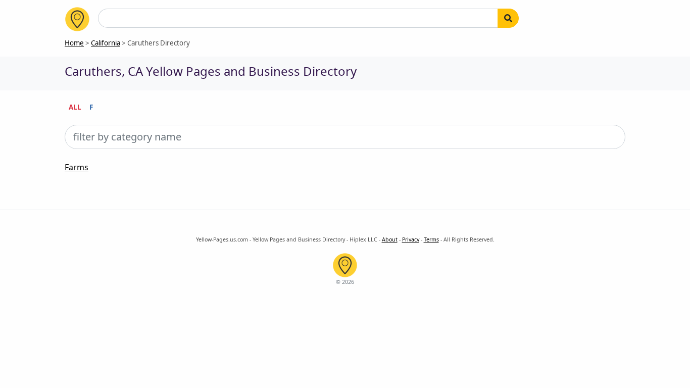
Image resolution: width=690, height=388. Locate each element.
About (390, 239)
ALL (75, 107)
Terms (431, 239)
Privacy (410, 239)
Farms (76, 167)
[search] (508, 18)
